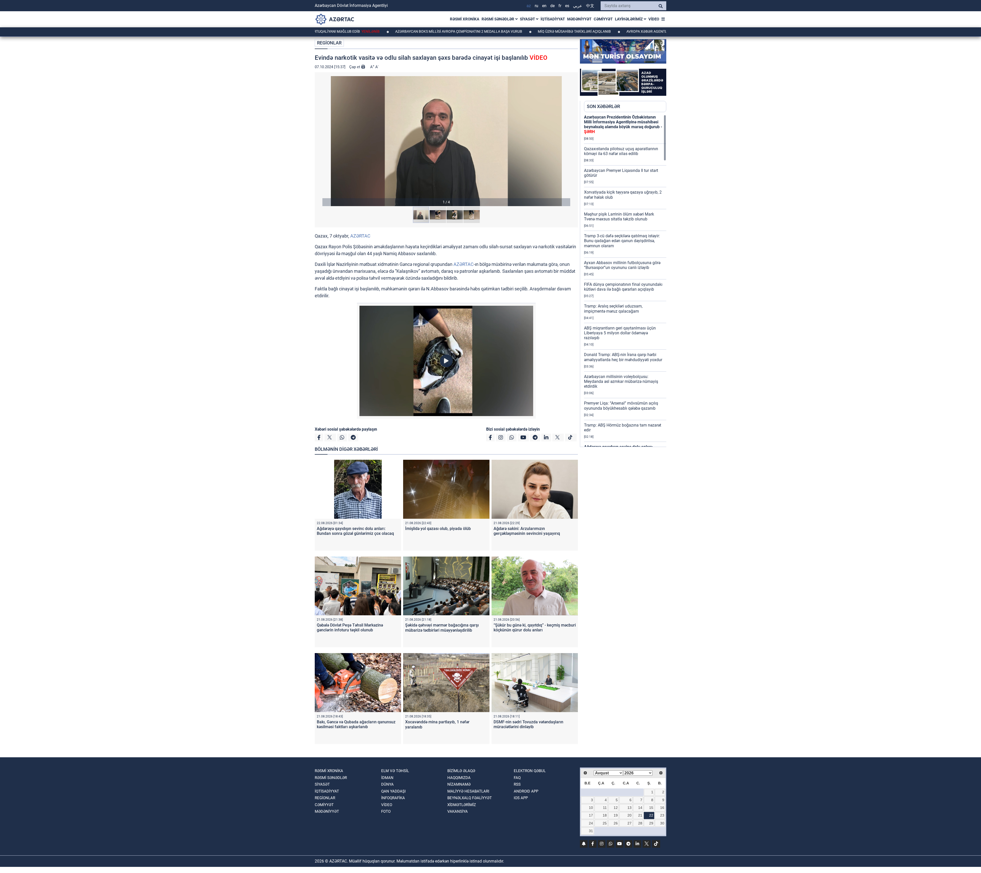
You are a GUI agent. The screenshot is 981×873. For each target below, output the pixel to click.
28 (640, 823)
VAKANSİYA (457, 811)
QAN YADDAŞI (393, 791)
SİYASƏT (528, 19)
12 (616, 808)
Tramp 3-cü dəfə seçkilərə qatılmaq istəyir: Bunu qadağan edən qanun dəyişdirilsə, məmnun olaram (622, 240)
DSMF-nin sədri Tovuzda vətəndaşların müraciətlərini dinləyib (528, 724)
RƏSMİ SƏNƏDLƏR (498, 19)
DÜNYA (387, 784)
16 (662, 808)
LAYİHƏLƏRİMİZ (629, 19)
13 (629, 808)
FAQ (517, 777)
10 (591, 808)
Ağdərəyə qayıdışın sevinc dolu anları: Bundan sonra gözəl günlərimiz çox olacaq (355, 531)
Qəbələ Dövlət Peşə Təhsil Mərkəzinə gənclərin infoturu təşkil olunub (350, 627)
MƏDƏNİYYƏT (579, 19)
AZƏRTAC (360, 236)
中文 (590, 5)
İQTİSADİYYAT (553, 19)
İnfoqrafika (393, 798)
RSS (517, 784)
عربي (577, 5)
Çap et (355, 67)
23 (662, 815)
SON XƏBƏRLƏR (603, 106)
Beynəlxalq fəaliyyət (469, 798)
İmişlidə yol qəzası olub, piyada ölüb (438, 528)
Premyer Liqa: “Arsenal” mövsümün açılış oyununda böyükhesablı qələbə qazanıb (621, 405)
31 (591, 831)
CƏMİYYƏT (603, 19)
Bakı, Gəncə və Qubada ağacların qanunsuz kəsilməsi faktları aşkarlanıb (356, 724)
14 (640, 808)
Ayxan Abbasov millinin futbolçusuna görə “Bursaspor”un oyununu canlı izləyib (622, 265)
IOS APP (521, 798)
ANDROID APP (526, 791)
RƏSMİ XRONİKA (464, 19)
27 (629, 823)
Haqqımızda (459, 777)
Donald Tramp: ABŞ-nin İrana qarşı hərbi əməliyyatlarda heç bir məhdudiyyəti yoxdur (623, 357)
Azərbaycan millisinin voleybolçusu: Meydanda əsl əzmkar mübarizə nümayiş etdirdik (621, 381)
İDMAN (387, 777)
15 (651, 808)
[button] (446, 141)
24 (591, 823)
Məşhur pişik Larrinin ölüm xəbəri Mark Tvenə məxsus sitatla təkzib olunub (619, 216)
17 (591, 815)
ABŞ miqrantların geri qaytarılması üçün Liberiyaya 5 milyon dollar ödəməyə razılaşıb (620, 333)
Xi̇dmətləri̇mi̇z (461, 805)
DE (552, 5)
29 (651, 823)
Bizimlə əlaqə (461, 771)
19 (616, 815)
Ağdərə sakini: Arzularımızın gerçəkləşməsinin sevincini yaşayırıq (527, 531)
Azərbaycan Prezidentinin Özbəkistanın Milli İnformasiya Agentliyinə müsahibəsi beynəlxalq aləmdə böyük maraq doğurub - (623, 124)
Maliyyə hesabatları (468, 791)
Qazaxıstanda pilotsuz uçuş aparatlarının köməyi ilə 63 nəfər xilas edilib (621, 151)
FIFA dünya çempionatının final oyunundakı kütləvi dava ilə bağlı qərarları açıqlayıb (623, 287)
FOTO (386, 811)
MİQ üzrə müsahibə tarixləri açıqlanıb (526, 31)
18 (605, 815)
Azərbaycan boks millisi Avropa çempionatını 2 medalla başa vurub (410, 31)
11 (605, 808)
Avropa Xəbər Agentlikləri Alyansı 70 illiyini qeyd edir (629, 31)
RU (536, 5)
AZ (529, 5)
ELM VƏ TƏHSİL (395, 771)
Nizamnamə (459, 784)
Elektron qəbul (530, 771)
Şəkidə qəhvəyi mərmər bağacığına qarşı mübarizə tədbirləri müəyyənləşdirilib (442, 627)
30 (662, 823)
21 (640, 815)
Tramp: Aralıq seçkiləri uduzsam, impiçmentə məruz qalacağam (613, 308)
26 (616, 823)
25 (605, 823)
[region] (625, 281)
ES (567, 5)
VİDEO (653, 19)
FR (559, 5)
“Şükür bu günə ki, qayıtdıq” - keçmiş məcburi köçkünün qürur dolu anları (535, 627)
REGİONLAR (329, 42)
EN (544, 5)
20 (629, 815)
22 (651, 815)
